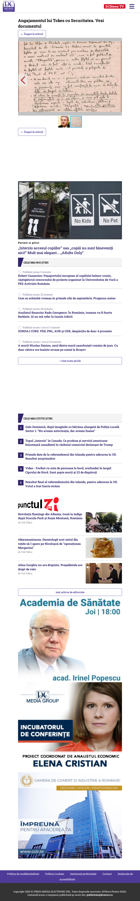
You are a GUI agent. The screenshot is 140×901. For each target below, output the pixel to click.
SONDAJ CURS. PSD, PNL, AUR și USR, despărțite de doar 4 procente (65, 331)
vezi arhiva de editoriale (70, 592)
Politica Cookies (54, 874)
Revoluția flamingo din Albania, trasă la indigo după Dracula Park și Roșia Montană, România (50, 516)
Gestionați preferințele (83, 874)
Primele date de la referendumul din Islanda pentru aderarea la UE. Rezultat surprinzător (71, 456)
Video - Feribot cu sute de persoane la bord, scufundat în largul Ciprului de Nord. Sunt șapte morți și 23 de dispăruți (68, 470)
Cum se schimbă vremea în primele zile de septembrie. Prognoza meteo (67, 298)
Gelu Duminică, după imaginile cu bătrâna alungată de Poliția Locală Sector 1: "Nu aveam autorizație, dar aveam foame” (72, 429)
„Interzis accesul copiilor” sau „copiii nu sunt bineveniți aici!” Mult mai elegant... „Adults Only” (65, 248)
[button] (23, 80)
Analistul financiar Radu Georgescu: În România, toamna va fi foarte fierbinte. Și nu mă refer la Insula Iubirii (65, 314)
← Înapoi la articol (32, 34)
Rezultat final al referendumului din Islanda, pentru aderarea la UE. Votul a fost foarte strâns (71, 484)
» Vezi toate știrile (70, 361)
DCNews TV (114, 6)
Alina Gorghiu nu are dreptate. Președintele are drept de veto (50, 567)
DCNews (12, 6)
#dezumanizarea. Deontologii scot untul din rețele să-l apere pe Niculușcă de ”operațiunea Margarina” (49, 544)
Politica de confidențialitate (23, 874)
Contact (107, 874)
